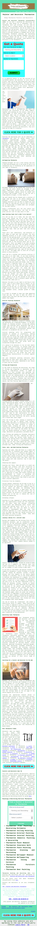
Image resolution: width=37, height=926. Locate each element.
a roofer (29, 746)
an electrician (16, 749)
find (7, 773)
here (30, 796)
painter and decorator (25, 26)
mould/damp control (16, 760)
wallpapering (14, 756)
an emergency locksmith (25, 758)
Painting (4, 136)
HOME (16, 11)
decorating (27, 650)
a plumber (13, 759)
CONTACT (27, 11)
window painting (7, 752)
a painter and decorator (10, 741)
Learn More (20, 925)
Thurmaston (5, 138)
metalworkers (21, 750)
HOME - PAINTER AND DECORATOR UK (18, 899)
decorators (22, 793)
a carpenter (29, 759)
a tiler (12, 747)
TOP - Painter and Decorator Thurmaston (14, 886)
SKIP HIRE (29, 747)
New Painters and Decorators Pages (20, 906)
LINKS (20, 11)
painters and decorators (9, 30)
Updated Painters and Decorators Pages (13, 908)
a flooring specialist (25, 755)
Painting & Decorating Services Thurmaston (17, 799)
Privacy (33, 911)
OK (28, 925)
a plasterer (14, 753)
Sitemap (4, 906)
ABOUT (23, 11)
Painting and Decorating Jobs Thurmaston (22, 876)
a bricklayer (28, 752)
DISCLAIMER (32, 11)
